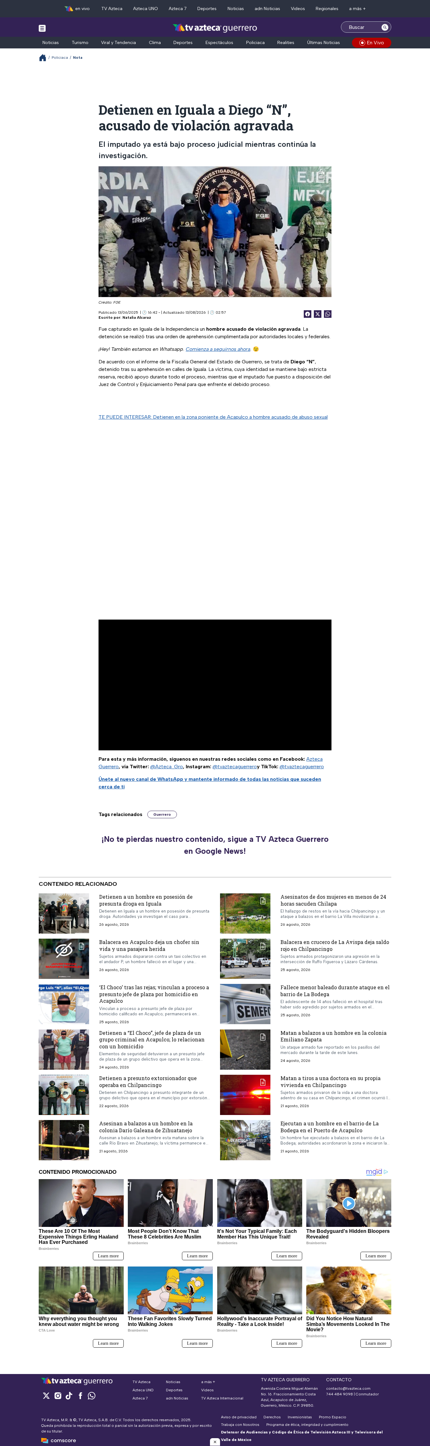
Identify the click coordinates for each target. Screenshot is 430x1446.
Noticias (236, 8)
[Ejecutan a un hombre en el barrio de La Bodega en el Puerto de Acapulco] (245, 1140)
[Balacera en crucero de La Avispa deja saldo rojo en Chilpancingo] (245, 959)
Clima (155, 42)
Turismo (80, 42)
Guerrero (162, 814)
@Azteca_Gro (166, 767)
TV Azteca (111, 8)
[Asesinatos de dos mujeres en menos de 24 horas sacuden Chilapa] (245, 913)
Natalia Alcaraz (136, 317)
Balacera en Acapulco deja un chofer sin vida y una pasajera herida (149, 945)
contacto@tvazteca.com (348, 1388)
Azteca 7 (178, 8)
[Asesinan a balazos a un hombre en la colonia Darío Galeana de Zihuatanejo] (64, 1140)
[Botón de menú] (42, 28)
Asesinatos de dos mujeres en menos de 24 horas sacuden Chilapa (333, 900)
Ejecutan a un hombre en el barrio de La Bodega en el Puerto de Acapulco (329, 1127)
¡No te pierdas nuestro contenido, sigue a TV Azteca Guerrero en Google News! (215, 845)
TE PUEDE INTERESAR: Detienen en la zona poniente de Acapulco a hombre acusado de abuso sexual (213, 417)
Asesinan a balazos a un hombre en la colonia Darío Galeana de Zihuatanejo (146, 1127)
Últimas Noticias (323, 42)
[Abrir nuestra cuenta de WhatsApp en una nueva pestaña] (91, 1395)
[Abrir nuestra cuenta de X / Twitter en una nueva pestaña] (46, 1395)
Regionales (327, 8)
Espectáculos (219, 42)
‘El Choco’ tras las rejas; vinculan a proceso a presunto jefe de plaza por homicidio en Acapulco (154, 994)
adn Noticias (267, 8)
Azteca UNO (145, 8)
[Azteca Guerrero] (215, 28)
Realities (285, 42)
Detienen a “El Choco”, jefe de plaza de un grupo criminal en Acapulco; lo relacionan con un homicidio (152, 1039)
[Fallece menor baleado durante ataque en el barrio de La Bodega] (245, 1004)
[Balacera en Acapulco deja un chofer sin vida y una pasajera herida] (64, 959)
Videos (298, 8)
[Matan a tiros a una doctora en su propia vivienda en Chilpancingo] (245, 1095)
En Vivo (375, 43)
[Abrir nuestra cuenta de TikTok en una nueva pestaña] (69, 1395)
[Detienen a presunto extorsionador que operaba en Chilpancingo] (64, 1095)
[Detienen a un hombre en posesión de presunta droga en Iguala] (64, 913)
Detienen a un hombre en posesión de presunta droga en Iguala (146, 900)
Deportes (207, 8)
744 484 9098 (340, 1394)
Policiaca (255, 42)
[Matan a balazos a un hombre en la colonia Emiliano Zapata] (245, 1049)
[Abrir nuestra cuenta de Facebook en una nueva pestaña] (80, 1395)
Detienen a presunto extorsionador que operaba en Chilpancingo (148, 1081)
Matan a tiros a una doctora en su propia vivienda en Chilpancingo (330, 1081)
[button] (215, 1442)
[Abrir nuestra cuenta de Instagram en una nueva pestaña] (57, 1395)
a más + (357, 8)
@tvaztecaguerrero (234, 767)
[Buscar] (385, 27)
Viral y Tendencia (118, 42)
